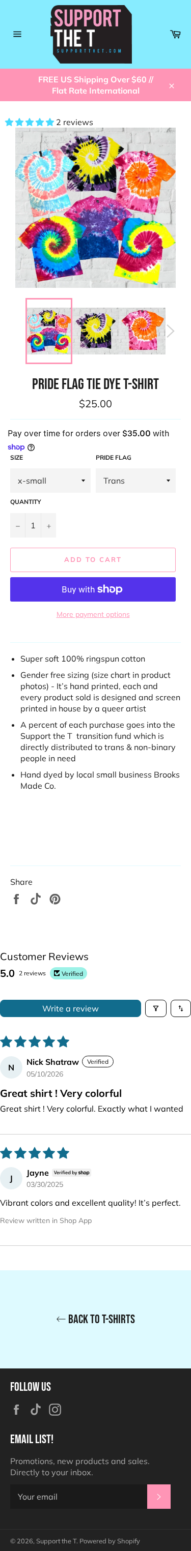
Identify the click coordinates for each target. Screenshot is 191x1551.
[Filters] (156, 1008)
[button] (30, 122)
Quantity (25, 501)
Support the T (56, 1541)
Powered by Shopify (109, 1541)
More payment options (93, 614)
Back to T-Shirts (100, 1319)
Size (16, 457)
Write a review (70, 1008)
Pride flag (113, 457)
